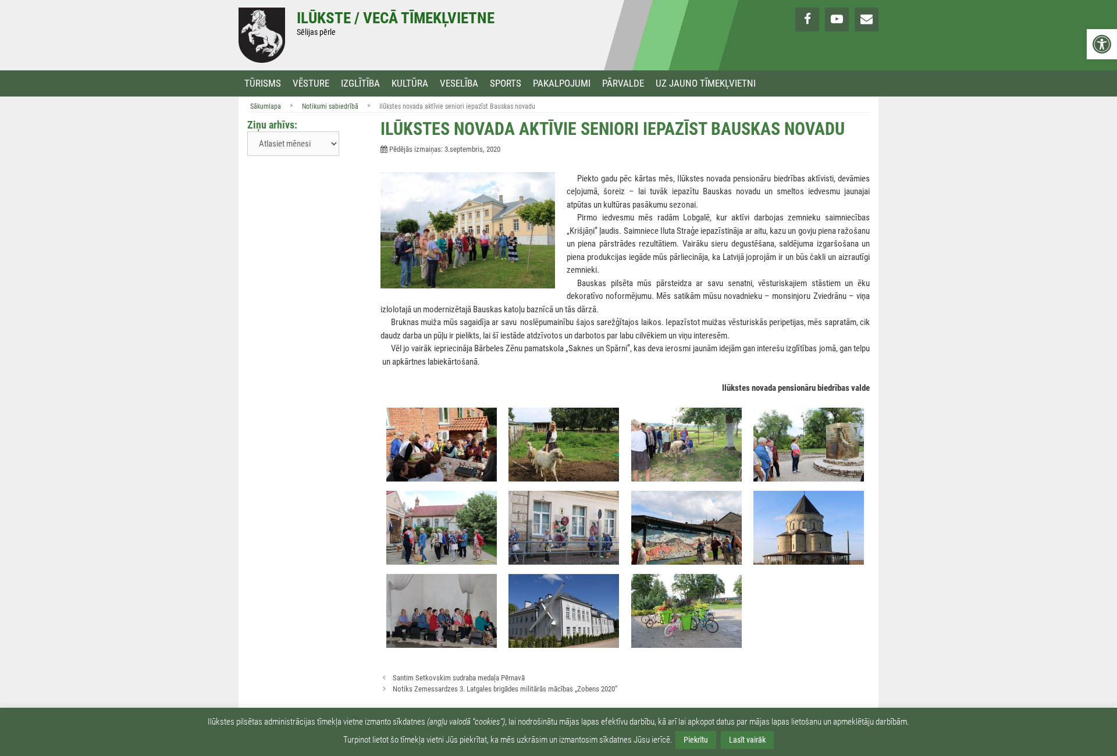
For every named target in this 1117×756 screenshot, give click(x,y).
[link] (1102, 44)
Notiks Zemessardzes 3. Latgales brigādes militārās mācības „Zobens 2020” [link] (505, 688)
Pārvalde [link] (623, 83)
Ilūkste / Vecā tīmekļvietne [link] (396, 18)
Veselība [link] (459, 83)
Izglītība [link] (360, 83)
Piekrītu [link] (696, 739)
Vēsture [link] (311, 83)
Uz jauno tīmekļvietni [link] (706, 83)
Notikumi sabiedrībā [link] (330, 106)
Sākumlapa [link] (265, 106)
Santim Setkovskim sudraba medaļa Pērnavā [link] (459, 677)
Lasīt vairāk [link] (747, 739)
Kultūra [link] (410, 83)
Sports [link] (505, 83)
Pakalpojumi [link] (561, 83)
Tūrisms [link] (262, 83)
